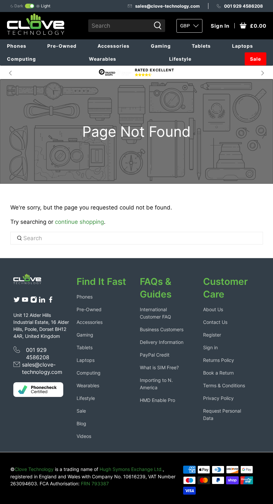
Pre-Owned (62, 46)
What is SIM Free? (159, 367)
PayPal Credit (154, 355)
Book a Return (218, 373)
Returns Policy (218, 360)
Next (262, 72)
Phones (16, 46)
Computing (21, 59)
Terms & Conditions (224, 385)
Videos (84, 436)
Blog (81, 423)
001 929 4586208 (243, 6)
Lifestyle (180, 59)
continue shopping (79, 221)
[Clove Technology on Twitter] (16, 301)
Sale (255, 59)
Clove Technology (34, 469)
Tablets (201, 46)
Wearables (102, 59)
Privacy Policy (218, 398)
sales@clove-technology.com (167, 6)
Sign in (210, 347)
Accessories (114, 46)
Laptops (242, 46)
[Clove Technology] (30, 281)
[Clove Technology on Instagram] (33, 301)
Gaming (161, 46)
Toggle (29, 6)
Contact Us (215, 322)
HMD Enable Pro (157, 400)
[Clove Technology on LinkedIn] (42, 301)
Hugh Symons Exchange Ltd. (131, 469)
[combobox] (119, 25)
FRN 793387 (95, 483)
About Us (213, 309)
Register (212, 335)
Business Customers (161, 329)
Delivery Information (161, 342)
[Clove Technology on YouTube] (25, 301)
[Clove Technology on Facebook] (50, 301)
